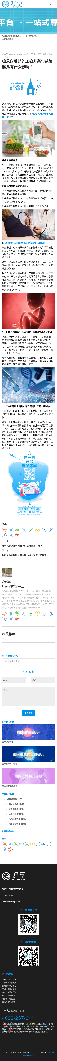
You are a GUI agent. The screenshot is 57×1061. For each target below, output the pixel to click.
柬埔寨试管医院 (8, 1002)
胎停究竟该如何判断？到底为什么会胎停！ (23, 545)
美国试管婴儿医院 (16, 809)
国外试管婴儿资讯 (9, 979)
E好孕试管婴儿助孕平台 (11, 36)
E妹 (50, 54)
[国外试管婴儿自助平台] (12, 3)
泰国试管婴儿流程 (10, 786)
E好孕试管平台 (36, 54)
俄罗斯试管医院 (8, 998)
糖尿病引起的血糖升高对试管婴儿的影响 (25, 243)
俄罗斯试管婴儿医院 (17, 823)
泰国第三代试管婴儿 (11, 764)
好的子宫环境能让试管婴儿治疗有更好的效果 (24, 555)
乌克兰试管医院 (8, 995)
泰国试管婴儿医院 (16, 804)
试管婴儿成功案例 (9, 982)
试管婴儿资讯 (7, 39)
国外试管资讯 (31, 36)
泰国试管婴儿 (8, 742)
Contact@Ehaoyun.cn (11, 901)
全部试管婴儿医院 (14, 799)
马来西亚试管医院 (16, 813)
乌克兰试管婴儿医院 (17, 818)
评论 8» (8, 56)
